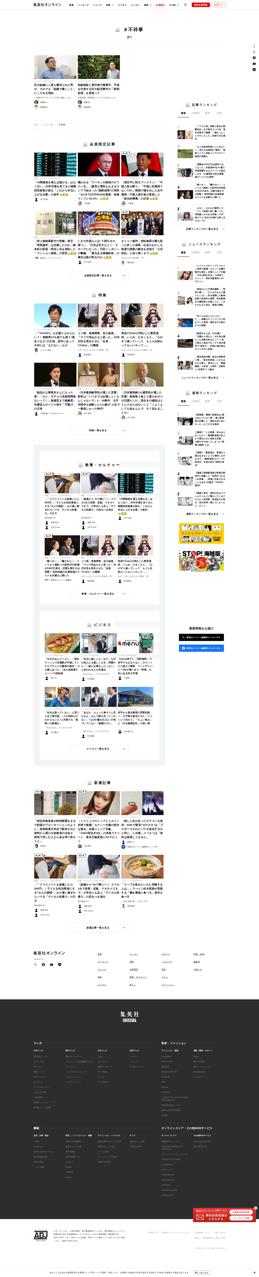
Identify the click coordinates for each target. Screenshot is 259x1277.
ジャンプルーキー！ (42, 1087)
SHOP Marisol (167, 1175)
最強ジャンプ (39, 1072)
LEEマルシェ (167, 1170)
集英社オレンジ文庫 (106, 1147)
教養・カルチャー (41, 179)
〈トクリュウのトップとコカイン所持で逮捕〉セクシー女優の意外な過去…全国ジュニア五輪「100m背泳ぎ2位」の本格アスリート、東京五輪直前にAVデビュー (99, 831)
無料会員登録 (200, 5)
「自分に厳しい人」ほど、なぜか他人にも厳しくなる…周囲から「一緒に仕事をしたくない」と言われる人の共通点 (98, 664)
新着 (71, 5)
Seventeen (166, 1056)
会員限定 (160, 5)
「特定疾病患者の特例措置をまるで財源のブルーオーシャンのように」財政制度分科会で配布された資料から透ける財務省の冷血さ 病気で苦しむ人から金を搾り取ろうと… (55, 831)
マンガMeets (103, 1082)
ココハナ (133, 1062)
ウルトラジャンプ (73, 1082)
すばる (36, 1141)
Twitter (254, 52)
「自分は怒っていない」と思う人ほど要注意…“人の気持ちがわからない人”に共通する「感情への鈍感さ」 (62, 718)
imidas (68, 1177)
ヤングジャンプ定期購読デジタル (79, 1062)
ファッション (167, 985)
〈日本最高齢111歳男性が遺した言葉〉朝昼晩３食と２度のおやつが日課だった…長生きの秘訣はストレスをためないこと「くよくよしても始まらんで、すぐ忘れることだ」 (142, 402)
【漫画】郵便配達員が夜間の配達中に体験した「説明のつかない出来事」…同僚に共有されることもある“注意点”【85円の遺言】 (210, 479)
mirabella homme (169, 1190)
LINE (254, 70)
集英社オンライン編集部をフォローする (203, 637)
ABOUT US (153, 1233)
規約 (197, 1238)
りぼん (100, 1056)
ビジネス (122, 5)
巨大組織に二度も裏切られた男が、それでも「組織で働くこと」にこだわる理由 (55, 89)
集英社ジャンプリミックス (45, 1102)
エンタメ (135, 5)
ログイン (218, 5)
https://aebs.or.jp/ (69, 1241)
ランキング (83, 5)
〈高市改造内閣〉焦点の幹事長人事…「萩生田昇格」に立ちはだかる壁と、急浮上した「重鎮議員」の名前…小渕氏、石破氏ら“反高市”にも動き (210, 363)
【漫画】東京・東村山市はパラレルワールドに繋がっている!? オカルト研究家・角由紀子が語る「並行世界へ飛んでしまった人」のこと (210, 499)
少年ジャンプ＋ (40, 1077)
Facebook (254, 58)
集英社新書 (70, 1152)
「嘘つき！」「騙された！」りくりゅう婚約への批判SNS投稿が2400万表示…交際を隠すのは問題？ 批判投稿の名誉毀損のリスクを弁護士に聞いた (62, 568)
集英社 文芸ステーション (44, 1152)
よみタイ (69, 1162)
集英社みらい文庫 (137, 1141)
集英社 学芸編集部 (73, 1141)
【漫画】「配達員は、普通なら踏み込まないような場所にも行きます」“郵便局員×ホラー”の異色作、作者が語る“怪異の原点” (210, 458)
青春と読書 (38, 1162)
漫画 (132, 962)
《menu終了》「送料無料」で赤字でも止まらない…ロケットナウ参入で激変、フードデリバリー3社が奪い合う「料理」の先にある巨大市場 (135, 666)
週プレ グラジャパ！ (202, 1067)
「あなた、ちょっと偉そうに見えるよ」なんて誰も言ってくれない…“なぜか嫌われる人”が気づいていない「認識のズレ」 (98, 718)
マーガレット (103, 1062)
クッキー (133, 1056)
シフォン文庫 (103, 1152)
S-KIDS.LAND (136, 1147)
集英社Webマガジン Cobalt (109, 1141)
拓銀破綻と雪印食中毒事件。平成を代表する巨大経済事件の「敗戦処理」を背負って (98, 89)
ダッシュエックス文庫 (107, 1157)
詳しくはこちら (201, 1273)
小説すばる (38, 1147)
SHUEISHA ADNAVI (202, 1141)
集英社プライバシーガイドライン (176, 1233)
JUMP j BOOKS (104, 1162)
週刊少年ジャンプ (41, 1056)
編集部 (197, 962)
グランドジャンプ (73, 1077)
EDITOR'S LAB (200, 1147)
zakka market (167, 1195)
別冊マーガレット (105, 1067)
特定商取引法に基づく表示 (214, 1238)
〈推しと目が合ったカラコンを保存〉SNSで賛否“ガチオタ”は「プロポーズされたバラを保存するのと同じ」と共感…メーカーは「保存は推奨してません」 (142, 829)
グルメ (164, 977)
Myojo (196, 1056)
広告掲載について (202, 1233)
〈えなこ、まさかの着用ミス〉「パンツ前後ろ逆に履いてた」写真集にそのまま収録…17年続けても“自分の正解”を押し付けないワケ (210, 214)
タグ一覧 (48, 125)
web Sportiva (199, 1072)
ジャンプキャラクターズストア (174, 1154)
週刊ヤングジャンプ (73, 1056)
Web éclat (165, 1092)
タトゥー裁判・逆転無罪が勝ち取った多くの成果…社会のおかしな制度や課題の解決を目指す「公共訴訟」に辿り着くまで (142, 247)
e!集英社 (69, 1172)
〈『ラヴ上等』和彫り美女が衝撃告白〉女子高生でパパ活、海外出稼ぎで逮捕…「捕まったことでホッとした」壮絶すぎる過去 (210, 132)
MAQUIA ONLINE (169, 1072)
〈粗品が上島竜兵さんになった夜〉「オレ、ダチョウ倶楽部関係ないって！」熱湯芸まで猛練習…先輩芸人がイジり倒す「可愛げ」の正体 (55, 400)
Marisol (164, 1087)
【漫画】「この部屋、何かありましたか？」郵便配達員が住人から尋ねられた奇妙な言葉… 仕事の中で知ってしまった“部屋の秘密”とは (210, 438)
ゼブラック (38, 1082)
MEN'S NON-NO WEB (171, 1110)
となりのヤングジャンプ (75, 1072)
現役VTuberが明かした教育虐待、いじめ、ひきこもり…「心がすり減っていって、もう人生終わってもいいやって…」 (142, 339)
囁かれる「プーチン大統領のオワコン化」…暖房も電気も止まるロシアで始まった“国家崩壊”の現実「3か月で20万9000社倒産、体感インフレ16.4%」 (98, 190)
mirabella (165, 1185)
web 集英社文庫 (40, 1157)
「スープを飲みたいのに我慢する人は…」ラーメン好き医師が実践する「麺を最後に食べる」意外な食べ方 (142, 890)
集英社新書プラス (73, 1157)
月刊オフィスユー (137, 1067)
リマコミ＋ (102, 1077)
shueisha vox (167, 1165)
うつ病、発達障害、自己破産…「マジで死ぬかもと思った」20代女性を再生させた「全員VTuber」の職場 (99, 339)
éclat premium (167, 1180)
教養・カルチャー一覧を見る (98, 594)
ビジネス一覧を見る (98, 749)
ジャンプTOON (40, 1092)
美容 (163, 969)
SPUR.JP (165, 1077)
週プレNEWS (199, 1062)
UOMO (164, 1115)
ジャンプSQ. (39, 1062)
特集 (100, 977)
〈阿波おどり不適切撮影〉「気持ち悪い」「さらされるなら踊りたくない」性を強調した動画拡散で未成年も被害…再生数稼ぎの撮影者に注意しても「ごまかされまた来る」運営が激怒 (210, 297)
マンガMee (102, 1072)
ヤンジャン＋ (71, 1067)
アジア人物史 (39, 1167)
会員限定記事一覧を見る (98, 275)
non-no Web (166, 1062)
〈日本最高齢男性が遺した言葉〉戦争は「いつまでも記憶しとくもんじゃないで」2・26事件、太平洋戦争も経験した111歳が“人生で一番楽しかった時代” (99, 400)
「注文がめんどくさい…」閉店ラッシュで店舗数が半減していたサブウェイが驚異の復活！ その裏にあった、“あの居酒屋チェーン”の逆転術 (62, 666)
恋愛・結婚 (199, 954)
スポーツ (165, 954)
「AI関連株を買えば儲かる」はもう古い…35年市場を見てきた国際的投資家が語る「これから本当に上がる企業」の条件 (55, 188)
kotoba (68, 1167)
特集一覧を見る (98, 430)
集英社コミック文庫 (42, 1108)
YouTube (254, 64)
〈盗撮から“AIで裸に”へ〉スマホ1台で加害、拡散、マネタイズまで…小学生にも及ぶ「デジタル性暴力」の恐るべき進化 (98, 504)
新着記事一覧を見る (98, 927)
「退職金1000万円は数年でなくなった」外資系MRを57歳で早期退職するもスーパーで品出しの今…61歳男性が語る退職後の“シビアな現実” (210, 170)
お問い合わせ (219, 1233)
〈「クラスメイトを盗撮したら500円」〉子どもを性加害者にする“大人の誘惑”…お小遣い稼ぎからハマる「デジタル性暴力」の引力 (62, 506)
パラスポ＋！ (199, 1077)
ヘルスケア (126, 881)
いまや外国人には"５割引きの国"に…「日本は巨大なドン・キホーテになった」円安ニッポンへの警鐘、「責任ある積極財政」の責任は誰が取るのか (98, 249)
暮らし (124, 389)
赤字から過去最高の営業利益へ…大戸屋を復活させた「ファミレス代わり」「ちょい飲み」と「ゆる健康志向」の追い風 (135, 718)
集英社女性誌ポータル (170, 1105)
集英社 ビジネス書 (73, 1147)
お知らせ (198, 969)
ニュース (97, 5)
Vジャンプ (38, 1067)
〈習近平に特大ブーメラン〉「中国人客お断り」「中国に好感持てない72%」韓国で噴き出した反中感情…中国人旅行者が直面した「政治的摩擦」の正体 (142, 190)
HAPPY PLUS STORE (171, 1159)
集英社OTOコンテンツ (171, 1141)
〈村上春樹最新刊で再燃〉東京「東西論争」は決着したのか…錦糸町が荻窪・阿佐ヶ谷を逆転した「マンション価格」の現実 (55, 247)
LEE (163, 1082)
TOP (36, 125)
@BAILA (165, 1067)
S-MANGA (38, 1097)
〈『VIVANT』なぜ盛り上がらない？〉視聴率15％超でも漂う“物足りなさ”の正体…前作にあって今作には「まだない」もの (54, 339)
